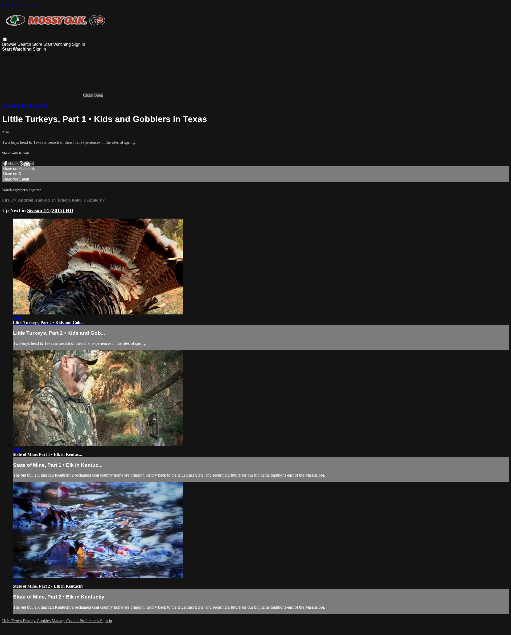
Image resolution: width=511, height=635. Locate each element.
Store (37, 44)
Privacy (30, 620)
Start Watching (57, 44)
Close (88, 95)
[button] (5, 39)
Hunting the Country (25, 105)
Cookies (44, 620)
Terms (17, 620)
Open (98, 95)
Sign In (39, 49)
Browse (10, 44)
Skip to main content (19, 4)
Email (29, 163)
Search (25, 44)
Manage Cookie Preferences (76, 620)
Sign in (78, 44)
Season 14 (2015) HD (50, 210)
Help (6, 620)
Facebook (11, 163)
